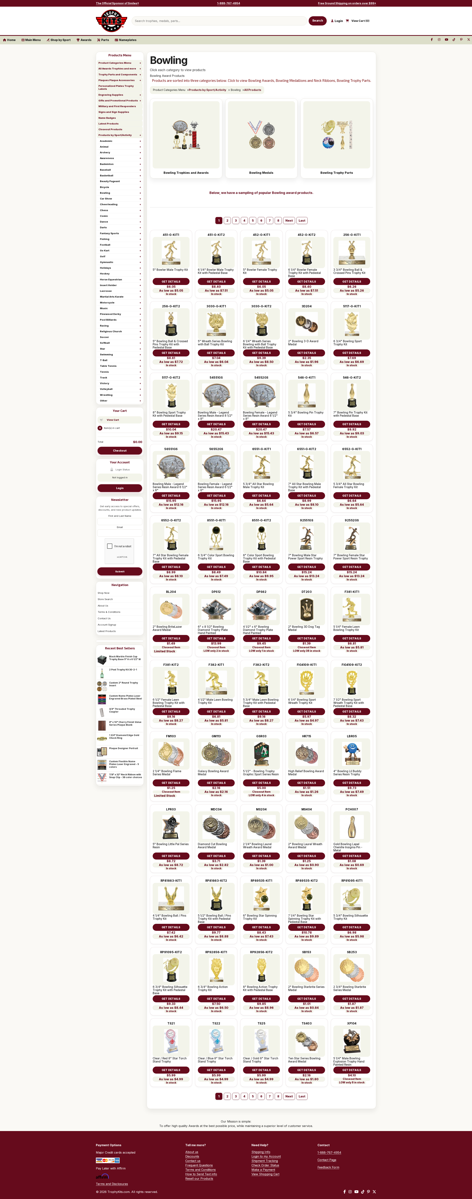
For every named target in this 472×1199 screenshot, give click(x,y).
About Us (103, 605)
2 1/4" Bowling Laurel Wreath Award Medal (257, 845)
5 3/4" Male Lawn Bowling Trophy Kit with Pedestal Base (261, 703)
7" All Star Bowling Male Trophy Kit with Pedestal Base (304, 487)
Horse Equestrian (111, 279)
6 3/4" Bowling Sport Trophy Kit (347, 342)
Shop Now (104, 592)
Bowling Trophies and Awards (186, 173)
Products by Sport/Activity (115, 135)
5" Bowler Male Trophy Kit (170, 269)
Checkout (120, 450)
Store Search (105, 599)
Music (104, 308)
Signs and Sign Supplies (113, 111)
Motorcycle (107, 302)
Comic (104, 215)
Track (103, 377)
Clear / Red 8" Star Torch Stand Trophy (170, 1060)
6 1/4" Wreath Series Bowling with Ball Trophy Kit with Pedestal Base (259, 344)
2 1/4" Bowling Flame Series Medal (167, 772)
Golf (102, 256)
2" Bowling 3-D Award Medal (303, 342)
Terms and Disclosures (112, 1184)
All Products (252, 90)
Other (103, 400)
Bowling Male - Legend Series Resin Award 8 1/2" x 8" (215, 416)
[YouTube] (356, 1192)
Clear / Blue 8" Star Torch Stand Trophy (215, 1060)
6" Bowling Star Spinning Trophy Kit (260, 917)
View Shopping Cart (265, 1174)
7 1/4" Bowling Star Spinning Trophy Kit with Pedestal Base (304, 919)
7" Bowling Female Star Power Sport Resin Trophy (350, 557)
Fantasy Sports (109, 233)
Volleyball (106, 388)
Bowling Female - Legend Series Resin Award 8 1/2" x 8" (260, 416)
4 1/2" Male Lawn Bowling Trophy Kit (215, 701)
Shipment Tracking (264, 1161)
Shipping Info (260, 1152)
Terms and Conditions (200, 1169)
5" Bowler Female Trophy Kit (260, 271)
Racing (104, 325)
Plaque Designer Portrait (123, 748)
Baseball (105, 169)
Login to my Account (266, 1156)
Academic (106, 140)
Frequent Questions (199, 1165)
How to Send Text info (201, 1174)
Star (102, 348)
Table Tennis (108, 365)
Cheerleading (108, 204)
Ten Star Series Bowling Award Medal (304, 1060)
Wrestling (106, 394)
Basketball (106, 175)
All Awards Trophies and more (117, 68)
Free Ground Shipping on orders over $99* (347, 3)
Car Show (106, 198)
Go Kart (104, 250)
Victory (104, 383)
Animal (104, 146)
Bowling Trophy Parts (336, 173)
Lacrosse (106, 290)
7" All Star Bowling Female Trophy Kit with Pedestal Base (170, 558)
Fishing (104, 239)
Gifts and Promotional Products (118, 100)
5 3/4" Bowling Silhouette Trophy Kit (350, 917)
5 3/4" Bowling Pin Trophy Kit (306, 414)
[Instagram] (350, 1192)
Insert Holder (108, 285)
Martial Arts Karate (112, 296)
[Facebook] (344, 1192)
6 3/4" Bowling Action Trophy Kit (213, 988)
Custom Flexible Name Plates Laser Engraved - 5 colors (124, 764)
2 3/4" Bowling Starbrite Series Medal (349, 988)
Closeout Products (110, 129)
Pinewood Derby (110, 313)
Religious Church (111, 331)
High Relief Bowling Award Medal (306, 772)
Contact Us (104, 618)
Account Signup (107, 624)
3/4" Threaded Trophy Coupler (122, 710)
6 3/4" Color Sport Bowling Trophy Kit (216, 557)
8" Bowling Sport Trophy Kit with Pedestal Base (169, 414)
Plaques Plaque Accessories (116, 80)
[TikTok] (363, 1192)
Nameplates (127, 40)
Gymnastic (106, 262)
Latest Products (108, 123)
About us (191, 1152)
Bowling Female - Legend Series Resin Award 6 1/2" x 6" (215, 487)
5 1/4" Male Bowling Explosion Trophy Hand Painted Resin (349, 1061)
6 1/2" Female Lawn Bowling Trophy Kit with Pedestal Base (169, 703)
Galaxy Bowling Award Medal (213, 772)
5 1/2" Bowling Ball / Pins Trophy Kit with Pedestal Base (214, 919)
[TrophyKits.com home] (111, 21)
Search (317, 20)
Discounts (192, 1156)
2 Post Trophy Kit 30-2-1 (123, 669)
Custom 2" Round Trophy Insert (123, 684)
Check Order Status (265, 1165)
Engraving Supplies (110, 94)
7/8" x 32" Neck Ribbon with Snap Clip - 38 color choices (125, 776)
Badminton (107, 164)
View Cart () (360, 21)
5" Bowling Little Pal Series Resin (171, 845)
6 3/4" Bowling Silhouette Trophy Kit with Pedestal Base (170, 990)
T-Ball (103, 360)
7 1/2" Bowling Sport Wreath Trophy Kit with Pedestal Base (348, 703)
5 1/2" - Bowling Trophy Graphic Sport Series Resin (261, 772)
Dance (104, 221)
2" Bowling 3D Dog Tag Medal (304, 628)
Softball (105, 342)
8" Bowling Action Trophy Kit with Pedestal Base (260, 988)
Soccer (104, 337)
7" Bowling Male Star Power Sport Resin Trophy (305, 557)
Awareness (107, 158)
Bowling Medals (261, 173)
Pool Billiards (108, 319)
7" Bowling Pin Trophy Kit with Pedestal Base (350, 414)
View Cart (113, 419)
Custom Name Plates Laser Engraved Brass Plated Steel (125, 697)
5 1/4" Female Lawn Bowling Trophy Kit (346, 628)
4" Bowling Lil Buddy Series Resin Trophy (347, 772)
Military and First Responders (117, 106)
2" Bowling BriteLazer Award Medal (167, 628)
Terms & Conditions (109, 611)
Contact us (192, 1161)
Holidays (105, 267)
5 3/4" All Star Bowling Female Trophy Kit (348, 485)
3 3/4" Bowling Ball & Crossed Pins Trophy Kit (349, 271)
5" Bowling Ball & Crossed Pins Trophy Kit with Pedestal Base (170, 344)
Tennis (104, 371)
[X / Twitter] (374, 1192)
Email (120, 527)
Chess (104, 210)
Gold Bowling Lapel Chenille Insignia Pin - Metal (347, 847)
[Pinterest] (368, 1192)
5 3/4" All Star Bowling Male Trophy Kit (258, 485)
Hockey (105, 273)
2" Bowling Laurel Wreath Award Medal (305, 845)
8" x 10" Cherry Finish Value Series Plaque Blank (125, 723)
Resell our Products (199, 1178)
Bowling (105, 192)
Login (120, 488)
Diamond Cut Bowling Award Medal (212, 845)
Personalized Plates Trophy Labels (116, 87)
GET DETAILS (171, 281)
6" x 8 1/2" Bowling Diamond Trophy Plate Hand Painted (213, 630)
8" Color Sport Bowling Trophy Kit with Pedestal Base (259, 558)
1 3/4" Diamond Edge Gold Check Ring (124, 736)
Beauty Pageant (110, 181)
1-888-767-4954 (228, 3)
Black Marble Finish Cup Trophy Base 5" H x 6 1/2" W (125, 658)
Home (11, 40)
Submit (119, 571)
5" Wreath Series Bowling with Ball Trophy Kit (215, 342)
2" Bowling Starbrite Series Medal (306, 988)
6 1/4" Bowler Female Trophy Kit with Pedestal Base (304, 273)
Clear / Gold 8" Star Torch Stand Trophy (260, 1060)
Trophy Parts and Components (117, 74)
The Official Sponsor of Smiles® (117, 3)
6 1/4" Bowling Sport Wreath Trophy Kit (302, 701)
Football (105, 244)
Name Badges (107, 117)
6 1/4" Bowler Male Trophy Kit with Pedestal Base (216, 271)
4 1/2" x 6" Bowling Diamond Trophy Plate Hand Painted (258, 630)
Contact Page (326, 1160)
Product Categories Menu (114, 62)
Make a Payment (263, 1169)
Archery (105, 152)
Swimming (106, 354)
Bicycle (104, 187)
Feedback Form (328, 1167)
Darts (103, 227)
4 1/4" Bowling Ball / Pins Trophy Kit (169, 917)
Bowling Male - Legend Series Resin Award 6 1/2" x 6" (170, 487)
